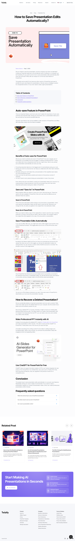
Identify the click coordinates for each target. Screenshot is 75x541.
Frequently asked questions (24, 101)
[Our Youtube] (72, 538)
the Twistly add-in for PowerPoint (49, 322)
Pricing (34, 2)
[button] (67, 425)
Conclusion (20, 99)
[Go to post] (13, 446)
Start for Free (70, 2)
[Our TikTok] (67, 538)
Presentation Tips (41, 12)
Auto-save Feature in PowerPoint (25, 95)
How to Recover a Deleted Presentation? (27, 97)
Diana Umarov (19, 68)
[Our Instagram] (65, 538)
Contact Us (53, 2)
